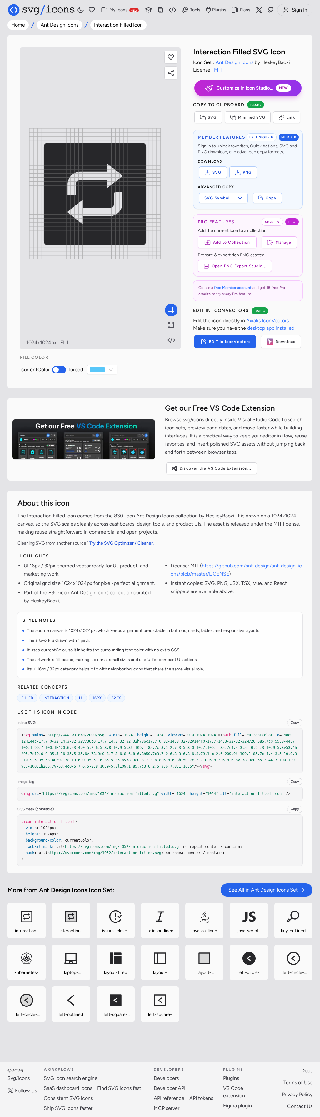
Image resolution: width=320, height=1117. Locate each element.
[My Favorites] (92, 10)
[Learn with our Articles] (148, 10)
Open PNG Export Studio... (239, 266)
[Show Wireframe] (171, 325)
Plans (245, 9)
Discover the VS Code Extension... (216, 468)
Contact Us (299, 1106)
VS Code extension (234, 1092)
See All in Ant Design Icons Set (263, 890)
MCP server (166, 1108)
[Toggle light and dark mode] (80, 10)
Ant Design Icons (59, 25)
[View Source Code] (171, 340)
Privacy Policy (297, 1094)
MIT (218, 70)
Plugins (219, 9)
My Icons (123, 9)
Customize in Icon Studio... (252, 88)
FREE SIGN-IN (261, 137)
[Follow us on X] (259, 10)
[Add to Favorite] (171, 57)
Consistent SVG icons (68, 1098)
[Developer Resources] (172, 10)
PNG (247, 172)
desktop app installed (270, 328)
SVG (212, 117)
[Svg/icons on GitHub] (271, 10)
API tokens (201, 1098)
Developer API (169, 1088)
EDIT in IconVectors (230, 341)
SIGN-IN (272, 222)
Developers (166, 1078)
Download (286, 341)
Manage (283, 242)
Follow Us (26, 1091)
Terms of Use (297, 1082)
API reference (169, 1098)
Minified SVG (251, 117)
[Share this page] (171, 72)
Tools (195, 9)
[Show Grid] (171, 310)
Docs (306, 1071)
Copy (271, 198)
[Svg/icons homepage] (41, 10)
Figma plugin (237, 1106)
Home (18, 25)
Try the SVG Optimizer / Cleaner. (121, 543)
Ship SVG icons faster (68, 1108)
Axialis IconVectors (267, 321)
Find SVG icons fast (119, 1088)
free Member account (233, 287)
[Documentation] (160, 10)
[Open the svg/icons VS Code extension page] (84, 439)
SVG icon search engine (71, 1078)
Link (291, 117)
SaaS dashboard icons (68, 1088)
